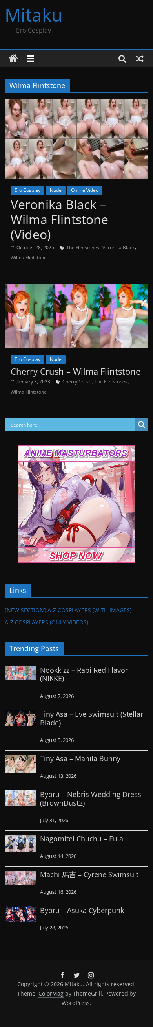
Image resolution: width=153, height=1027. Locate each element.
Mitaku (33, 14)
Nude (56, 190)
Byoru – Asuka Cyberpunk (82, 910)
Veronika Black (118, 247)
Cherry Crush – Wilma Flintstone (75, 371)
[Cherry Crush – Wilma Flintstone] (77, 288)
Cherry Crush (76, 381)
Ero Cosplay (27, 190)
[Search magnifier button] (141, 424)
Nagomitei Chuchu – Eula (81, 838)
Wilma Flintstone (29, 257)
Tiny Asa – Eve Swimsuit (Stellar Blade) (91, 718)
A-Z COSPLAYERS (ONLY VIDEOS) (46, 622)
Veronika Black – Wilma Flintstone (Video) (59, 219)
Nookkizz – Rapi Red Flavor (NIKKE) (84, 674)
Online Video (84, 190)
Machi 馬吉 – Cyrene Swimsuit (89, 874)
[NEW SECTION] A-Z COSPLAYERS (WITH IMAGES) (68, 610)
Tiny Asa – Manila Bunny (80, 758)
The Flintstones (82, 247)
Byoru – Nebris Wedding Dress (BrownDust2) (90, 799)
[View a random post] (139, 58)
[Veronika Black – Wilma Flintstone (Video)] (77, 103)
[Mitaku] (13, 58)
